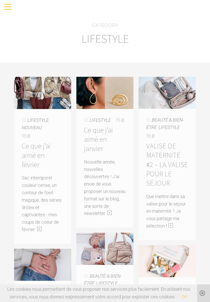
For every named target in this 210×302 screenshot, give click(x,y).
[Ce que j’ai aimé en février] (42, 92)
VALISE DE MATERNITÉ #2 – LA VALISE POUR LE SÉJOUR (167, 164)
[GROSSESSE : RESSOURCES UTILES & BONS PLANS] (167, 260)
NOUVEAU (32, 127)
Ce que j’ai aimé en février (36, 155)
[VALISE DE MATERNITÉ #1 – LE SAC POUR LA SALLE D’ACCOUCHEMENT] (104, 248)
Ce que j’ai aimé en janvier (98, 139)
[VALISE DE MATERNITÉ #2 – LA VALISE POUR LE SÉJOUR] (167, 92)
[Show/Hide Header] (7, 7)
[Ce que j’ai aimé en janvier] (104, 92)
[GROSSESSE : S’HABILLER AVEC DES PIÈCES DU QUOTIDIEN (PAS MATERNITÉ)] (42, 264)
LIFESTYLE (38, 120)
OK (185, 296)
